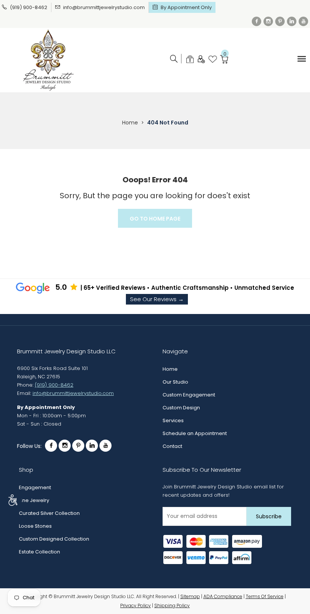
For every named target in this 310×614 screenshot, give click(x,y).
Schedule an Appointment (195, 433)
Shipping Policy (172, 605)
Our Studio (175, 381)
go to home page (155, 218)
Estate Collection (39, 551)
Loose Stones (35, 526)
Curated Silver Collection (49, 513)
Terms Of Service (265, 596)
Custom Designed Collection (54, 538)
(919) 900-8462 (28, 7)
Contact (172, 446)
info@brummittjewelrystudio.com (104, 7)
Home (130, 122)
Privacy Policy (135, 605)
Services (173, 420)
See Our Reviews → (157, 299)
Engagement (35, 487)
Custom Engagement (189, 394)
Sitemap (190, 596)
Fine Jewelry (34, 500)
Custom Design (181, 407)
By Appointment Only (186, 7)
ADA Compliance (222, 596)
